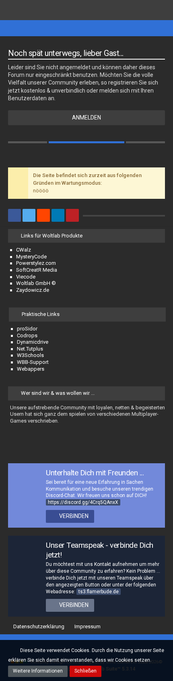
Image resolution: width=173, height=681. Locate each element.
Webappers (30, 369)
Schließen (85, 671)
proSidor (27, 329)
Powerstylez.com (36, 263)
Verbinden (74, 516)
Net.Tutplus (30, 349)
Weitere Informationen (38, 671)
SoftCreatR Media (36, 270)
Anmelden (86, 117)
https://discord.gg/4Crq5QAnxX (83, 502)
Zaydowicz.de (32, 290)
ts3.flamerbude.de (98, 591)
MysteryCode (31, 257)
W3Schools (30, 355)
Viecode (25, 277)
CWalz (23, 250)
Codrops (27, 335)
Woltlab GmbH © (36, 283)
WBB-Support (33, 362)
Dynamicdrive (32, 342)
